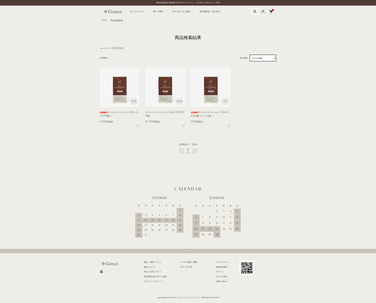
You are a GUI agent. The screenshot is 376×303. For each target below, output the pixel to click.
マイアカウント (222, 262)
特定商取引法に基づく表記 (155, 277)
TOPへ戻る (188, 251)
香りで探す (158, 11)
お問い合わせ (221, 281)
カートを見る (221, 277)
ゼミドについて (137, 11)
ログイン (220, 272)
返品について (149, 267)
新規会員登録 (221, 267)
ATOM (189, 267)
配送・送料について (152, 262)
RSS (182, 267)
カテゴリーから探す (181, 11)
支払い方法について (152, 272)
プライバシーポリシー (153, 281)
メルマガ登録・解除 (188, 262)
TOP (103, 20)
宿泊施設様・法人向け (210, 11)
